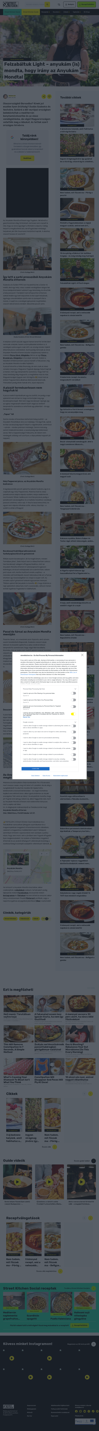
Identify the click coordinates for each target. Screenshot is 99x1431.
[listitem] (49, 689)
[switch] (73, 693)
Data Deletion (35, 775)
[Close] (83, 655)
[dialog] (49, 715)
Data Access (46, 775)
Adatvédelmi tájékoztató (60, 775)
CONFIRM (35, 768)
